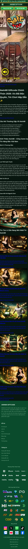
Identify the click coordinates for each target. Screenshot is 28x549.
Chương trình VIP (5, 460)
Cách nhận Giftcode (5, 453)
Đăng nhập (3, 436)
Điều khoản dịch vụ (14, 541)
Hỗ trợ (2, 431)
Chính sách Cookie (14, 544)
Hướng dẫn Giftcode (5, 450)
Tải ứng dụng (4, 441)
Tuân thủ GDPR (14, 546)
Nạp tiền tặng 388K (21, 8)
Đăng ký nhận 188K (7, 8)
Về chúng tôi (4, 426)
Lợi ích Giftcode (4, 455)
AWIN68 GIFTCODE (16, 4)
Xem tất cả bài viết (4, 399)
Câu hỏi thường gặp (5, 433)
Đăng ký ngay (3, 118)
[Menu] (2, 4)
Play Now (2, 86)
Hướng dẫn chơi (4, 458)
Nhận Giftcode (10, 118)
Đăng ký (3, 438)
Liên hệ (3, 429)
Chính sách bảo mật (14, 539)
